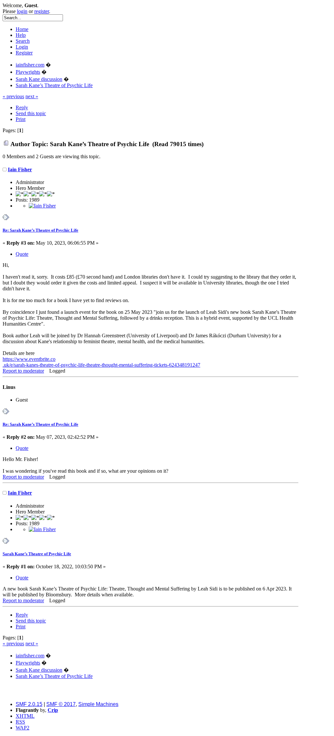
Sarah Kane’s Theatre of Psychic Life (37, 553)
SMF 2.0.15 (29, 704)
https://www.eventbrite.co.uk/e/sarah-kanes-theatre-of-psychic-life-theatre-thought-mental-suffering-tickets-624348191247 (101, 362)
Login (22, 47)
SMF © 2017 (61, 704)
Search (23, 41)
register (41, 11)
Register (24, 52)
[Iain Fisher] (42, 205)
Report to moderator (23, 371)
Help (21, 35)
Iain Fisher (20, 169)
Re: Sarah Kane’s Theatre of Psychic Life (40, 230)
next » (31, 96)
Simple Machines (98, 704)
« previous (13, 96)
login (22, 11)
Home (22, 29)
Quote (22, 254)
